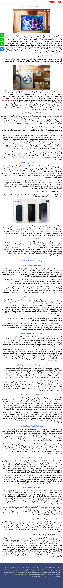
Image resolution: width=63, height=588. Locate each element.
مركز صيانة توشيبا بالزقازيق (27, 91)
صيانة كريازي (42, 375)
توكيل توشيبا (40, 556)
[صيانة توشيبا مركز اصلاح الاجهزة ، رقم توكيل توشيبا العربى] (55, 2)
